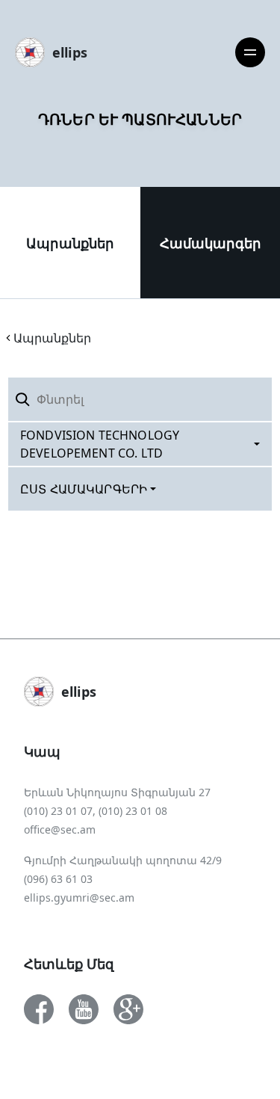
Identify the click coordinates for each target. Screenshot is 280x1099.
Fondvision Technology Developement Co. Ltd (99, 444)
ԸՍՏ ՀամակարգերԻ (83, 489)
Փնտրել (237, 399)
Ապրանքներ (69, 243)
